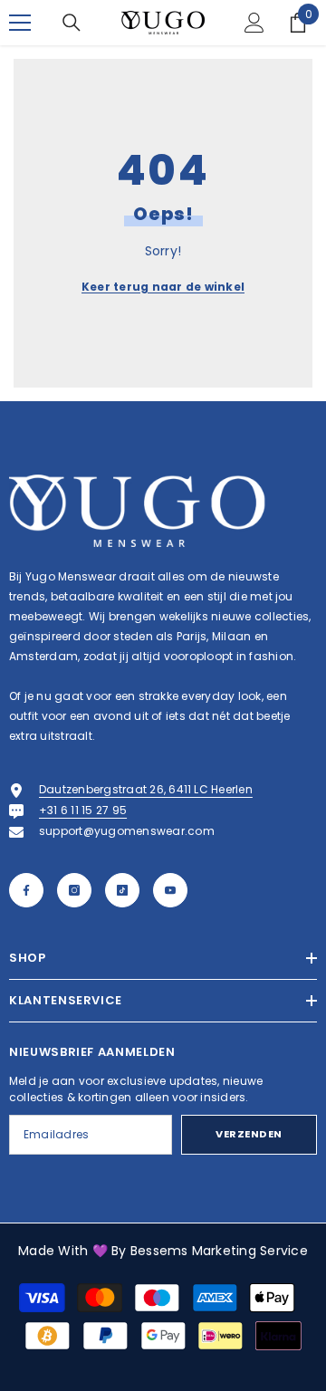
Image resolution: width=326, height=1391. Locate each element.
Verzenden (249, 1134)
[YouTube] (170, 890)
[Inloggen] (254, 23)
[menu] (20, 23)
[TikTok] (122, 890)
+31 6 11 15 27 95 (83, 810)
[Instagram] (74, 890)
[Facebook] (26, 890)
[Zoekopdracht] (71, 23)
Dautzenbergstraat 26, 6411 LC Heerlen (146, 789)
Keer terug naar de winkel (163, 286)
